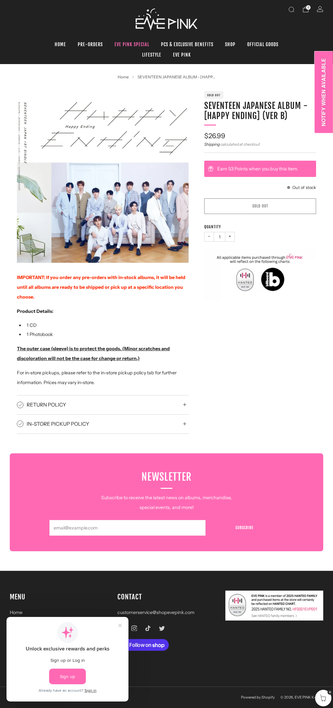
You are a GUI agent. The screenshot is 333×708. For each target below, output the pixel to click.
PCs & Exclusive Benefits (187, 44)
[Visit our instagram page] (134, 628)
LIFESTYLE (151, 55)
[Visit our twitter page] (162, 628)
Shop (230, 44)
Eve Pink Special (131, 44)
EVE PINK (182, 55)
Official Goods (262, 44)
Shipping (212, 144)
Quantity (212, 226)
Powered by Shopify (258, 697)
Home (60, 44)
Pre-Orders (90, 44)
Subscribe (244, 527)
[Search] (291, 9)
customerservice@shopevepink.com (155, 612)
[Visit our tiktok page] (148, 628)
